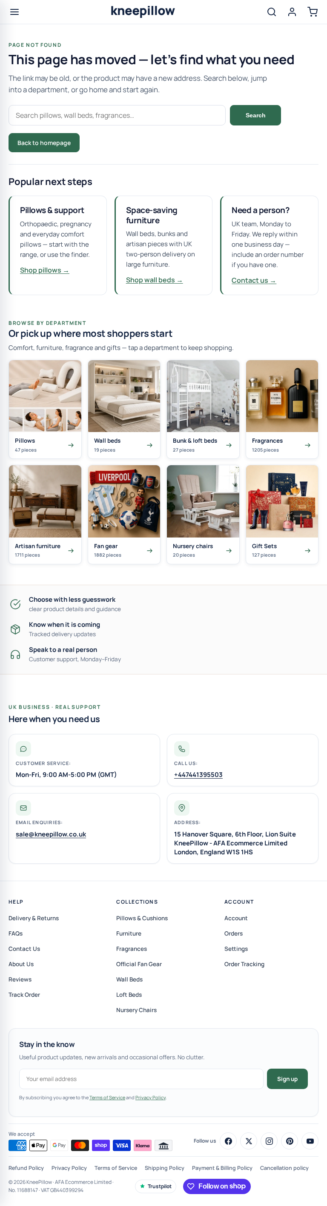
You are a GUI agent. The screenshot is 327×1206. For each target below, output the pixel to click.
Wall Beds (129, 979)
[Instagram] (269, 1140)
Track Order (24, 994)
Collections (137, 901)
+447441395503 (198, 774)
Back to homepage (44, 143)
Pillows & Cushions (142, 918)
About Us (21, 964)
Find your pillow (115, 143)
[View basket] (312, 12)
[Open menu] (14, 12)
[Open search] (271, 12)
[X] (248, 1140)
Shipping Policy (164, 1168)
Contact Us (24, 949)
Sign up (287, 1079)
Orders (233, 933)
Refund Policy (26, 1168)
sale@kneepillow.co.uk (51, 834)
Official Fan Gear (139, 964)
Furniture (128, 933)
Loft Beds (129, 994)
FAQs (16, 933)
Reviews (20, 979)
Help (16, 901)
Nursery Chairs (136, 1010)
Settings (236, 949)
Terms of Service (107, 1097)
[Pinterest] (289, 1140)
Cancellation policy (284, 1168)
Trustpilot (160, 1186)
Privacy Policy (150, 1097)
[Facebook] (228, 1140)
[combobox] (117, 115)
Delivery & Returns (34, 918)
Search (256, 115)
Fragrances (131, 949)
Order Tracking (244, 964)
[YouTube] (309, 1140)
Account (239, 901)
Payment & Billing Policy (222, 1168)
